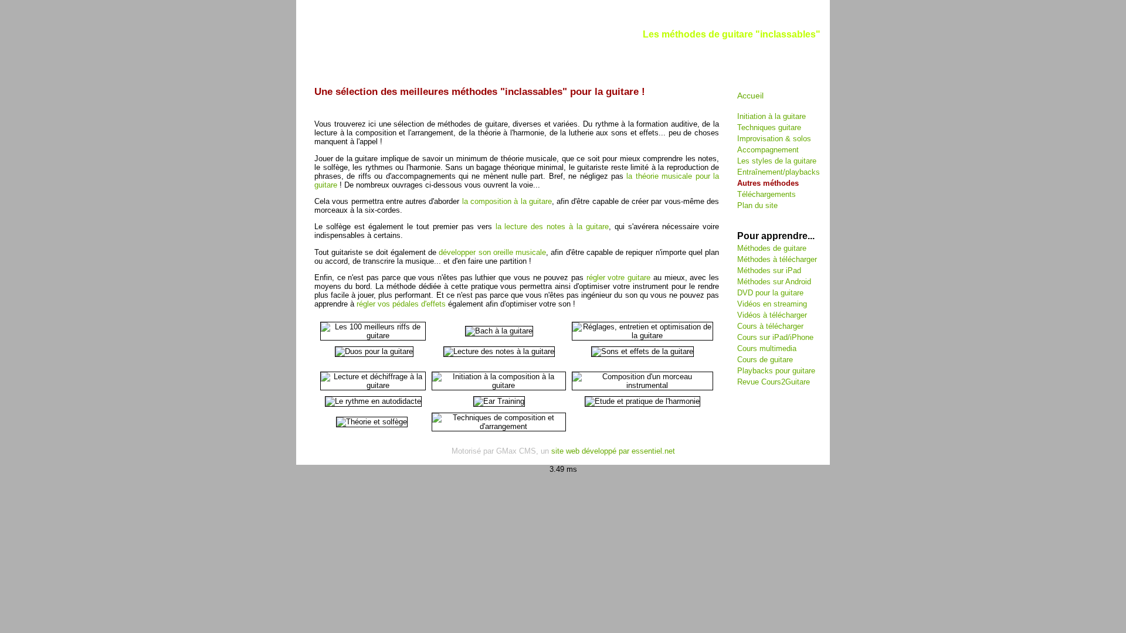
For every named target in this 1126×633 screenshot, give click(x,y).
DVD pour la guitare (770, 292)
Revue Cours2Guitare (773, 381)
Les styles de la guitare (776, 160)
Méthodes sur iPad (769, 270)
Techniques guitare (769, 127)
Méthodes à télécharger (777, 259)
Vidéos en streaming (772, 304)
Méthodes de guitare (771, 248)
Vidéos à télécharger (772, 315)
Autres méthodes (768, 183)
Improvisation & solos (774, 138)
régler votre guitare (618, 277)
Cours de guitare (765, 359)
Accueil (750, 95)
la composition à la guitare (507, 201)
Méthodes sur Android (774, 281)
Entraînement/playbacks (778, 172)
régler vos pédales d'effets (401, 304)
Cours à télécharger (770, 326)
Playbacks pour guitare (776, 370)
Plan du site (757, 205)
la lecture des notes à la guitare (552, 226)
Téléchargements (766, 194)
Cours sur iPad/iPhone (775, 337)
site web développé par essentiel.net (613, 451)
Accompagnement (768, 149)
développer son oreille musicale (492, 252)
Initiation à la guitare (771, 116)
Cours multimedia (766, 348)
